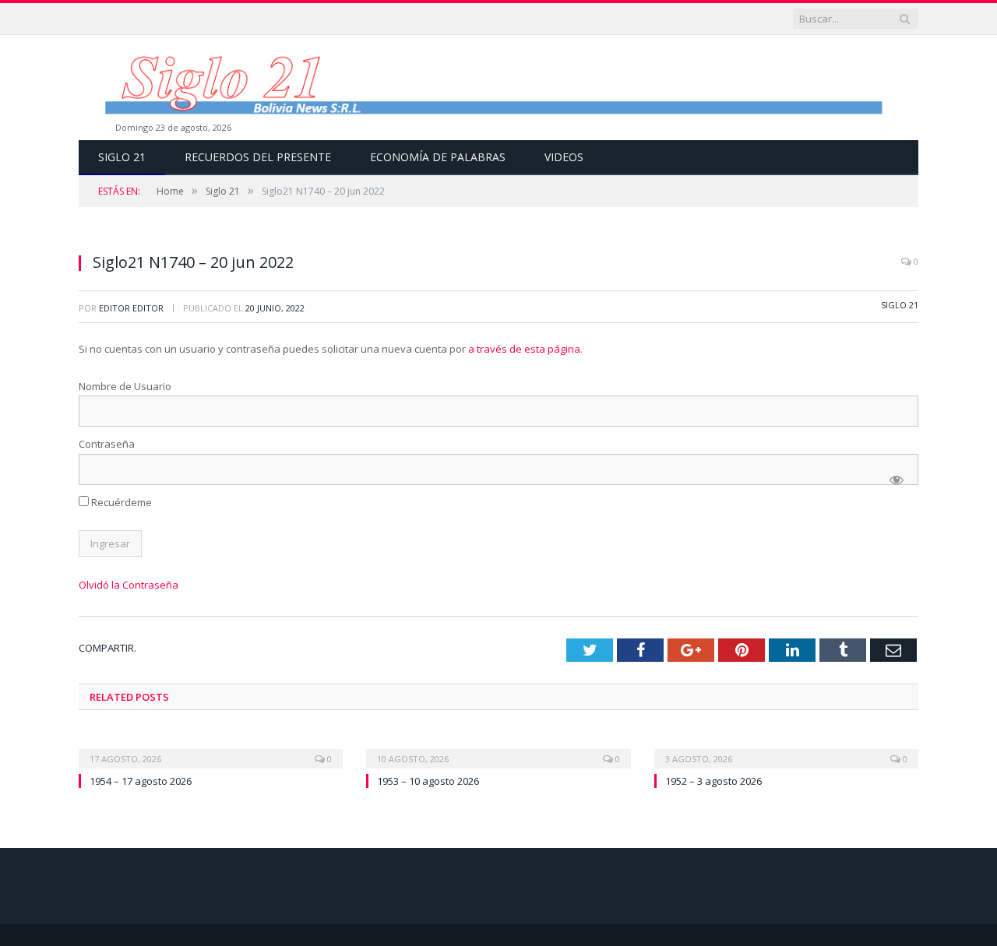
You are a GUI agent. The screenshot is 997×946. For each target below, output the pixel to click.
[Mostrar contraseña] (896, 479)
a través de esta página (524, 349)
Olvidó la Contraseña (128, 585)
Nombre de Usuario (125, 386)
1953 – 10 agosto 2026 (428, 781)
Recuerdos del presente (258, 156)
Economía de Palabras (438, 156)
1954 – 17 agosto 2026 (141, 781)
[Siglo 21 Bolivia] (498, 87)
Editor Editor (131, 308)
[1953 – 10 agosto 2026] (498, 748)
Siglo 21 (122, 156)
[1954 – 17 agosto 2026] (211, 748)
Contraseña (107, 444)
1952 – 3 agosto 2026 (713, 781)
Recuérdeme (120, 502)
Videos (563, 156)
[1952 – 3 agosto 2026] (786, 748)
